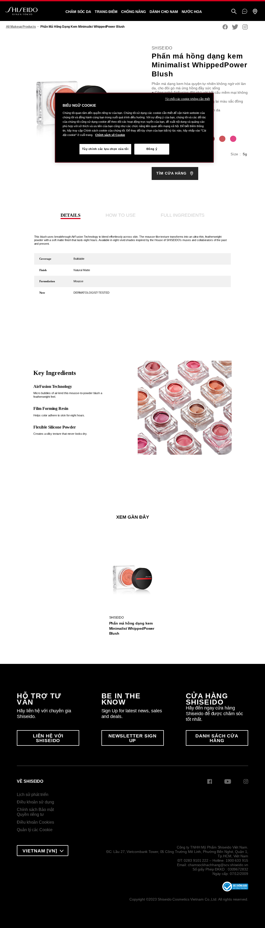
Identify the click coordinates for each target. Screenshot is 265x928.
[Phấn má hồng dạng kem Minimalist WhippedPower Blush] (132, 573)
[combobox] (42, 850)
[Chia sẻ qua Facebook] (225, 27)
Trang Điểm (106, 12)
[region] (134, 128)
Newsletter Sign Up (132, 738)
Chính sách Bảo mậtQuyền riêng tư (35, 812)
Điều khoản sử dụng (35, 802)
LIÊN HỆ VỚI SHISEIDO (48, 738)
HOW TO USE (120, 215)
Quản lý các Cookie (34, 830)
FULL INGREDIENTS (182, 215)
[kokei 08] (233, 139)
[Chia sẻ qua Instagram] (245, 27)
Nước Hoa (192, 12)
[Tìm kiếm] (234, 11)
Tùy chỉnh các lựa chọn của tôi (105, 148)
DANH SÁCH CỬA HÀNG (216, 738)
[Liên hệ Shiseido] (244, 11)
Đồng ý (151, 148)
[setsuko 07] (222, 139)
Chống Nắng (133, 12)
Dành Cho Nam (164, 12)
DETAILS (70, 215)
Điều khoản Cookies (35, 822)
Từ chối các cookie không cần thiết (187, 98)
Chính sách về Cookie (110, 134)
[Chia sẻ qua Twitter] (235, 27)
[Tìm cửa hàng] (255, 11)
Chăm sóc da (78, 12)
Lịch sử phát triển (32, 794)
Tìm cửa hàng (172, 173)
